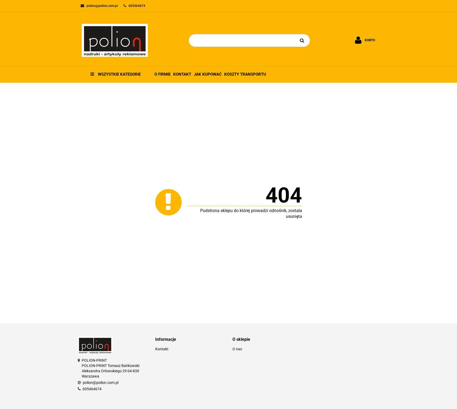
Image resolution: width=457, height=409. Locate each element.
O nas (237, 349)
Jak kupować (208, 74)
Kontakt (182, 74)
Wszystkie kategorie (119, 74)
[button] (190, 340)
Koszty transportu (245, 74)
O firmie (162, 74)
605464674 (92, 389)
